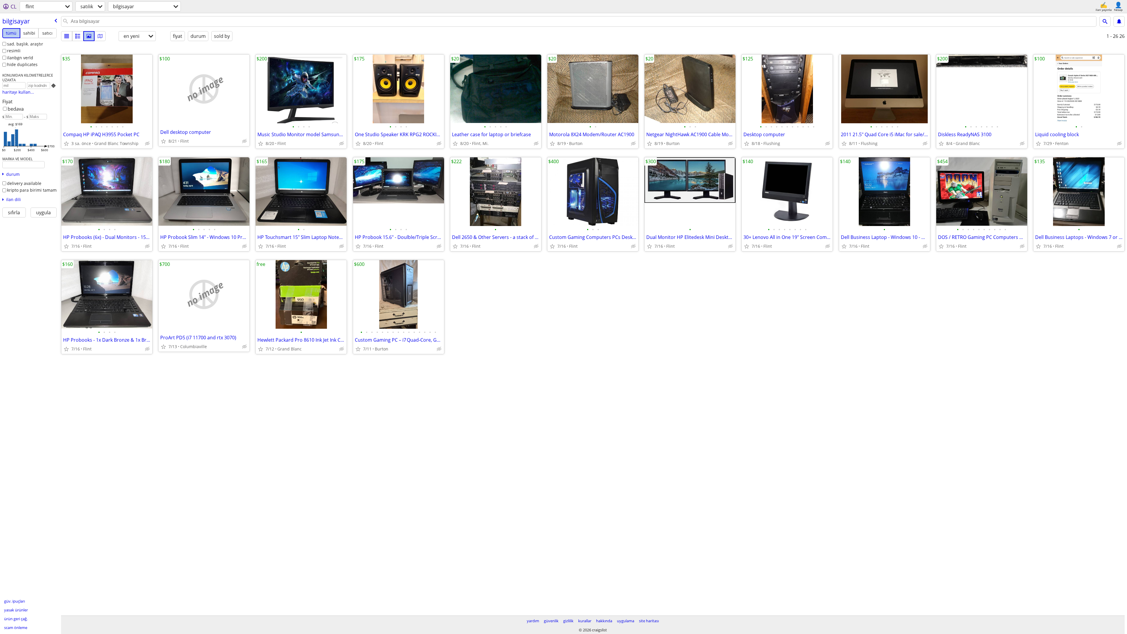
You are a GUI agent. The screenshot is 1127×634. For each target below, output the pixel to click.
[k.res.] (77, 36)
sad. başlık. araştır (25, 44)
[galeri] (89, 36)
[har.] (100, 36)
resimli (14, 50)
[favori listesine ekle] (66, 143)
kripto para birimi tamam (32, 190)
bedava (16, 109)
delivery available (24, 183)
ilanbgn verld (20, 57)
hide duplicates (22, 64)
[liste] (66, 36)
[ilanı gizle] (147, 143)
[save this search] (1119, 21)
